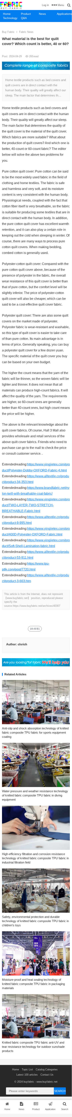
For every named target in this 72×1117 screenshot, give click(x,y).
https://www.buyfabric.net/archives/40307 (36, 605)
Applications (64, 13)
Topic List (27, 1069)
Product (26, 13)
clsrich (22, 644)
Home (7, 13)
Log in (45, 5)
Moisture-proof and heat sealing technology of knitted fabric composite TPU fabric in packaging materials (33, 984)
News (42, 13)
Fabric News (26, 31)
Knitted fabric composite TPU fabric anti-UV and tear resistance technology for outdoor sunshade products (33, 1047)
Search (60, 1091)
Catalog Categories (47, 1069)
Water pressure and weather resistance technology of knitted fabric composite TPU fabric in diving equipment (35, 795)
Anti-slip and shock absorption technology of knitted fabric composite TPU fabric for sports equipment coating (35, 732)
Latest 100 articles (27, 1074)
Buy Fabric (8, 31)
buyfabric (29, 1081)
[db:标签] (34, 628)
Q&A (24, 18)
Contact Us (46, 1074)
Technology (10, 18)
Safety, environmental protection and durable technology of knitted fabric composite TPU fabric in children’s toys (35, 921)
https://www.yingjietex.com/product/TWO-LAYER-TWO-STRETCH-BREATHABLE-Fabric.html (36, 505)
